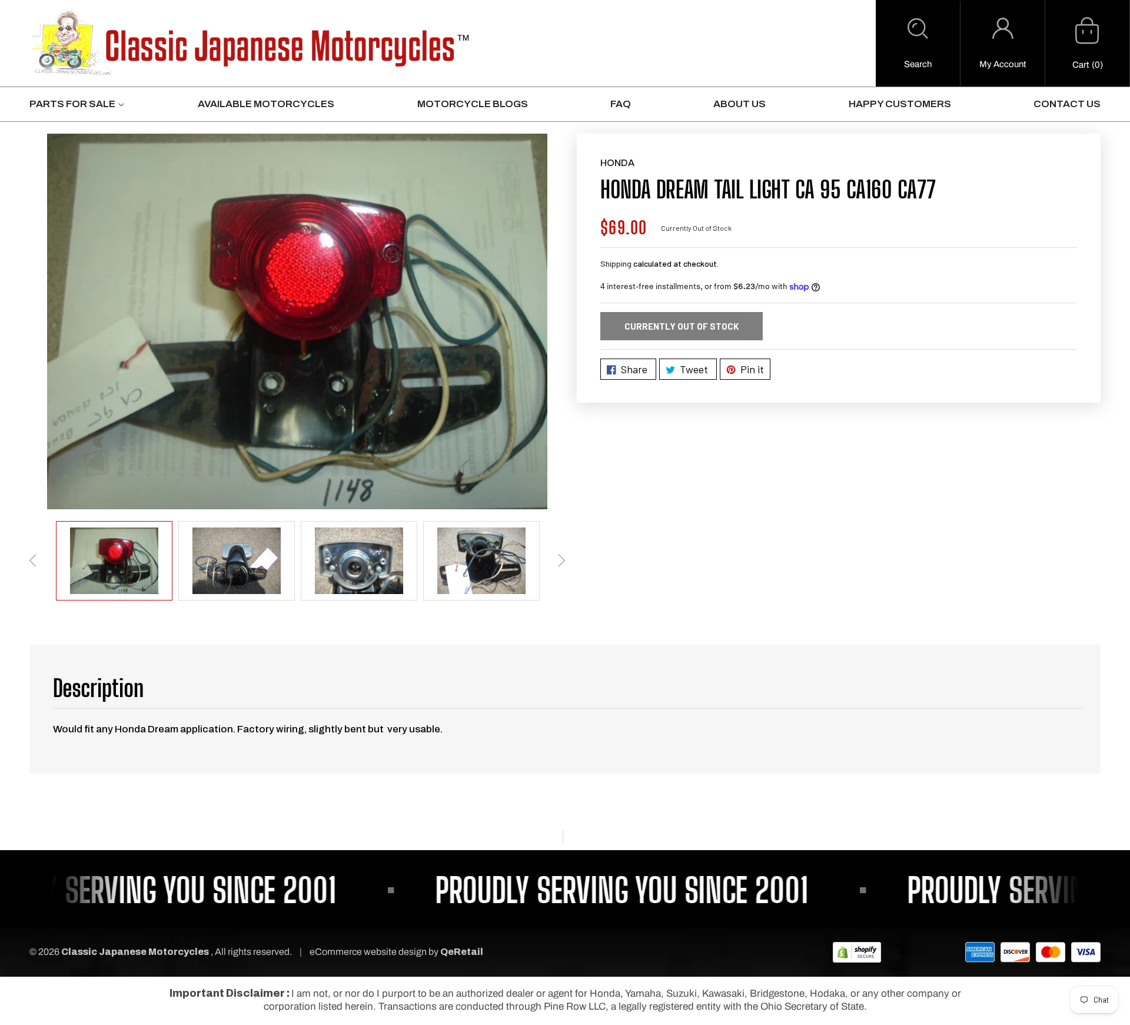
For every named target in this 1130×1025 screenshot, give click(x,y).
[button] (918, 43)
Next (561, 560)
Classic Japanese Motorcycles (135, 952)
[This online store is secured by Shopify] (857, 952)
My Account (1002, 64)
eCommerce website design (369, 952)
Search (918, 64)
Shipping (616, 263)
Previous (32, 560)
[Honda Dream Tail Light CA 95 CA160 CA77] (297, 321)
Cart (1080, 64)
